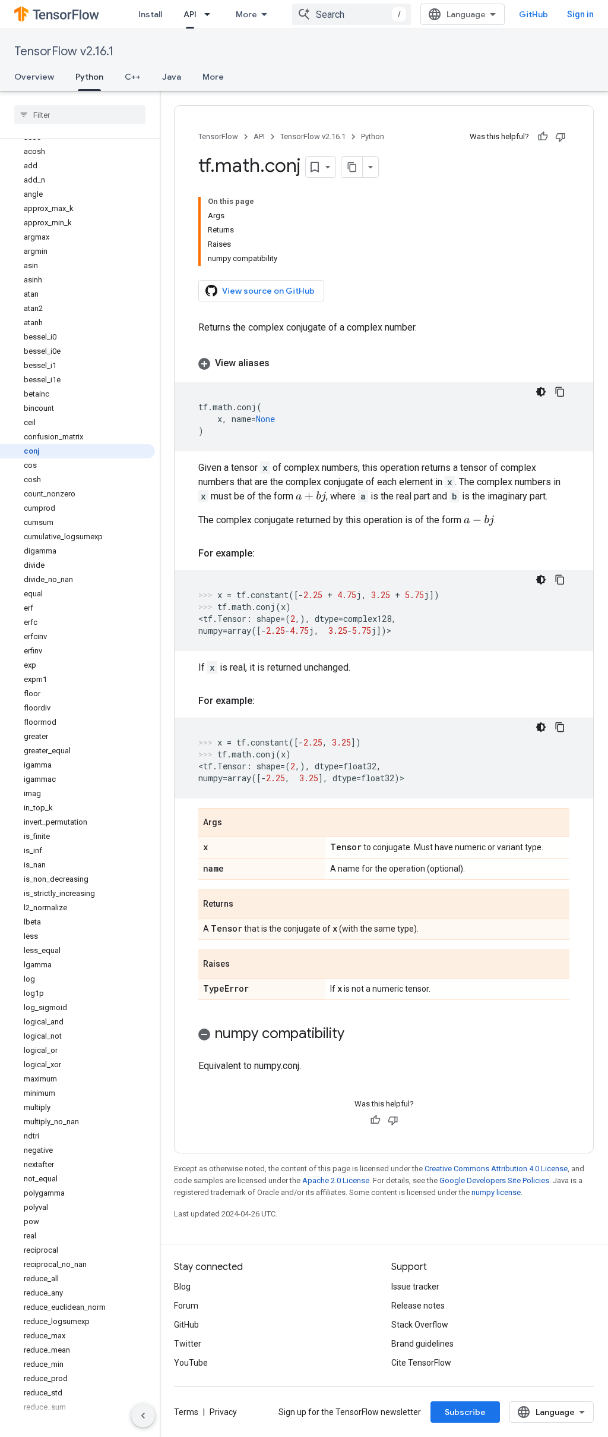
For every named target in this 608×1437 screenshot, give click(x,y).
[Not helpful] (560, 137)
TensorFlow (218, 136)
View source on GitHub (268, 290)
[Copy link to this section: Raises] (242, 965)
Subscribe (465, 1412)
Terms (186, 1412)
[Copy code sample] (559, 391)
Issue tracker (415, 1286)
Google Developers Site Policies (494, 1180)
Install (150, 14)
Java (171, 76)
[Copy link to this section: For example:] (266, 553)
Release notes (418, 1305)
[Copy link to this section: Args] (234, 823)
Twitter (187, 1343)
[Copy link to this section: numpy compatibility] (356, 1034)
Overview (34, 76)
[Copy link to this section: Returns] (245, 905)
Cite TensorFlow (421, 1362)
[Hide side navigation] (143, 1415)
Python (89, 76)
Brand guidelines (422, 1343)
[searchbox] (79, 114)
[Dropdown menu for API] (211, 14)
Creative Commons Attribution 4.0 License (496, 1168)
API (190, 14)
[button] (383, 363)
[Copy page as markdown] (352, 167)
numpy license (496, 1192)
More (246, 14)
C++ (133, 76)
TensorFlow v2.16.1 (63, 51)
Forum (186, 1305)
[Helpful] (543, 137)
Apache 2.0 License (335, 1180)
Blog (182, 1286)
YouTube (191, 1362)
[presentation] (311, 496)
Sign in (580, 14)
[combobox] (351, 14)
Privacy (223, 1412)
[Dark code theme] (540, 391)
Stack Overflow (419, 1324)
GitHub (533, 14)
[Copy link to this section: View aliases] (281, 363)
